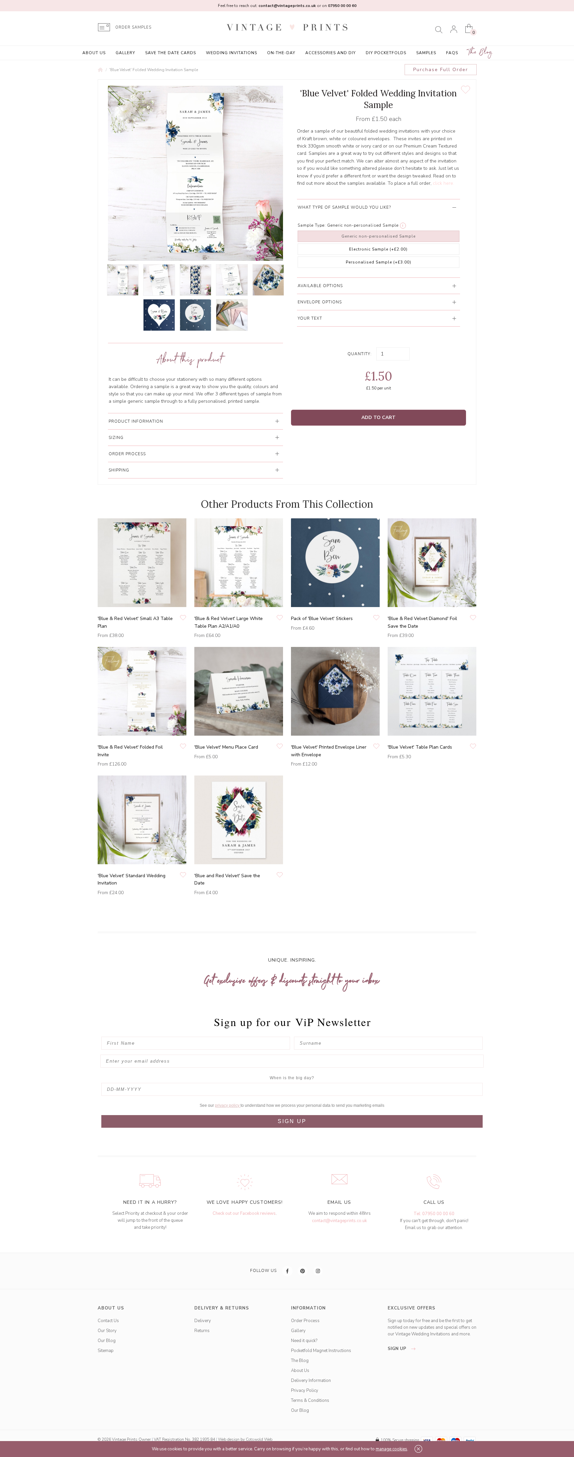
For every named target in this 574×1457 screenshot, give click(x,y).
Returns (202, 1331)
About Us (94, 52)
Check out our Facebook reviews (244, 1213)
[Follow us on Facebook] (288, 1271)
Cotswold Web (259, 1439)
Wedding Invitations (231, 52)
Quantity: (359, 354)
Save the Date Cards (170, 52)
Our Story (107, 1331)
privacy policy (227, 1105)
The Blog (480, 52)
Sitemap (106, 1351)
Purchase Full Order (440, 69)
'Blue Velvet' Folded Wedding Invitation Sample (153, 69)
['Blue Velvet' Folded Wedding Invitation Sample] (123, 280)
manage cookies (391, 1449)
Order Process (305, 1321)
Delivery (202, 1321)
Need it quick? (304, 1341)
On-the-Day (281, 52)
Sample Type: (312, 225)
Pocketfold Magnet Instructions (321, 1351)
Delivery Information (311, 1381)
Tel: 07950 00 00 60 (434, 1214)
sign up (398, 1349)
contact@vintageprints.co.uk (339, 1221)
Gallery (125, 52)
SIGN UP (292, 1121)
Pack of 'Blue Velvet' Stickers (322, 618)
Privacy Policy (304, 1391)
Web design (228, 1439)
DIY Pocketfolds (386, 52)
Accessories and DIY (330, 52)
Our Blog (107, 1341)
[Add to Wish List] (465, 90)
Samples (426, 52)
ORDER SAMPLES (133, 27)
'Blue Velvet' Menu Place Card (226, 747)
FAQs (452, 52)
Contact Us (108, 1321)
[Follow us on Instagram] (318, 1271)
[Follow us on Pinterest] (303, 1271)
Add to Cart (378, 417)
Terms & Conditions (310, 1401)
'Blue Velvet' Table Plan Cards (420, 747)
